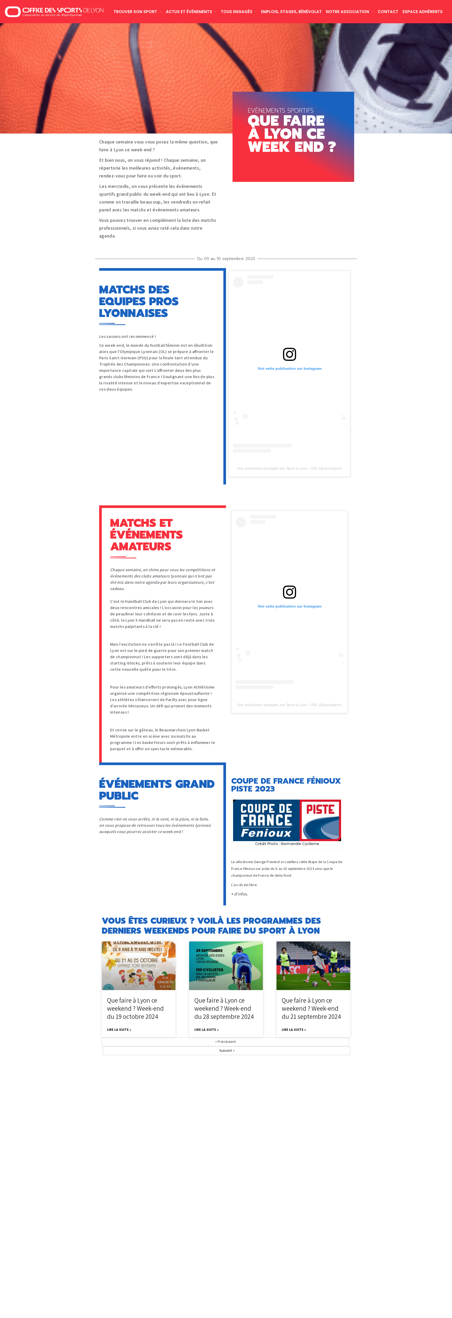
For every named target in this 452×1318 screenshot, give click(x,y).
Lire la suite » (119, 1029)
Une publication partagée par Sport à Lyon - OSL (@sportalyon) (289, 468)
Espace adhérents (423, 11)
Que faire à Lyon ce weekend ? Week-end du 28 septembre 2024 (224, 1008)
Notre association (347, 11)
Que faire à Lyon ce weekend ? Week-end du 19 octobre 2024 (135, 1008)
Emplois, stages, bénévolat (291, 11)
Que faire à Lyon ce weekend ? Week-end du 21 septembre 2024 (311, 1008)
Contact (388, 11)
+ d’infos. (239, 894)
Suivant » (226, 1050)
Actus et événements (189, 11)
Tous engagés (236, 11)
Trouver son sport (135, 11)
